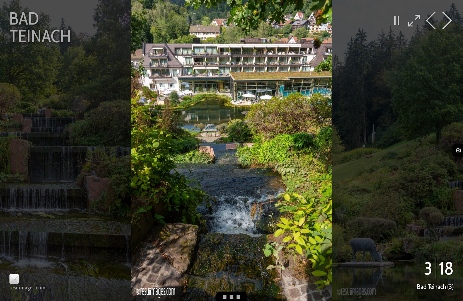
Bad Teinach (40, 27)
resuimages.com (27, 287)
